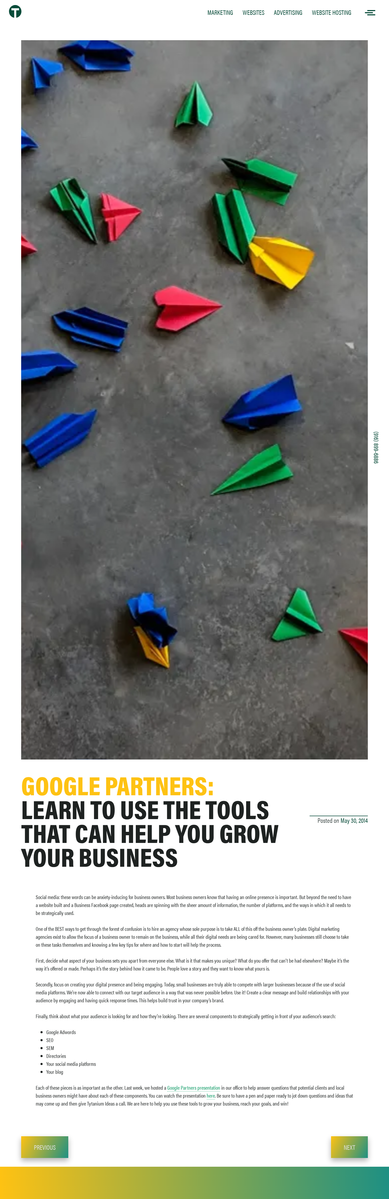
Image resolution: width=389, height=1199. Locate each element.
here (211, 1095)
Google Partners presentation (193, 1087)
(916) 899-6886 (376, 448)
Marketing (220, 12)
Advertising (288, 12)
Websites (253, 12)
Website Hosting (331, 12)
